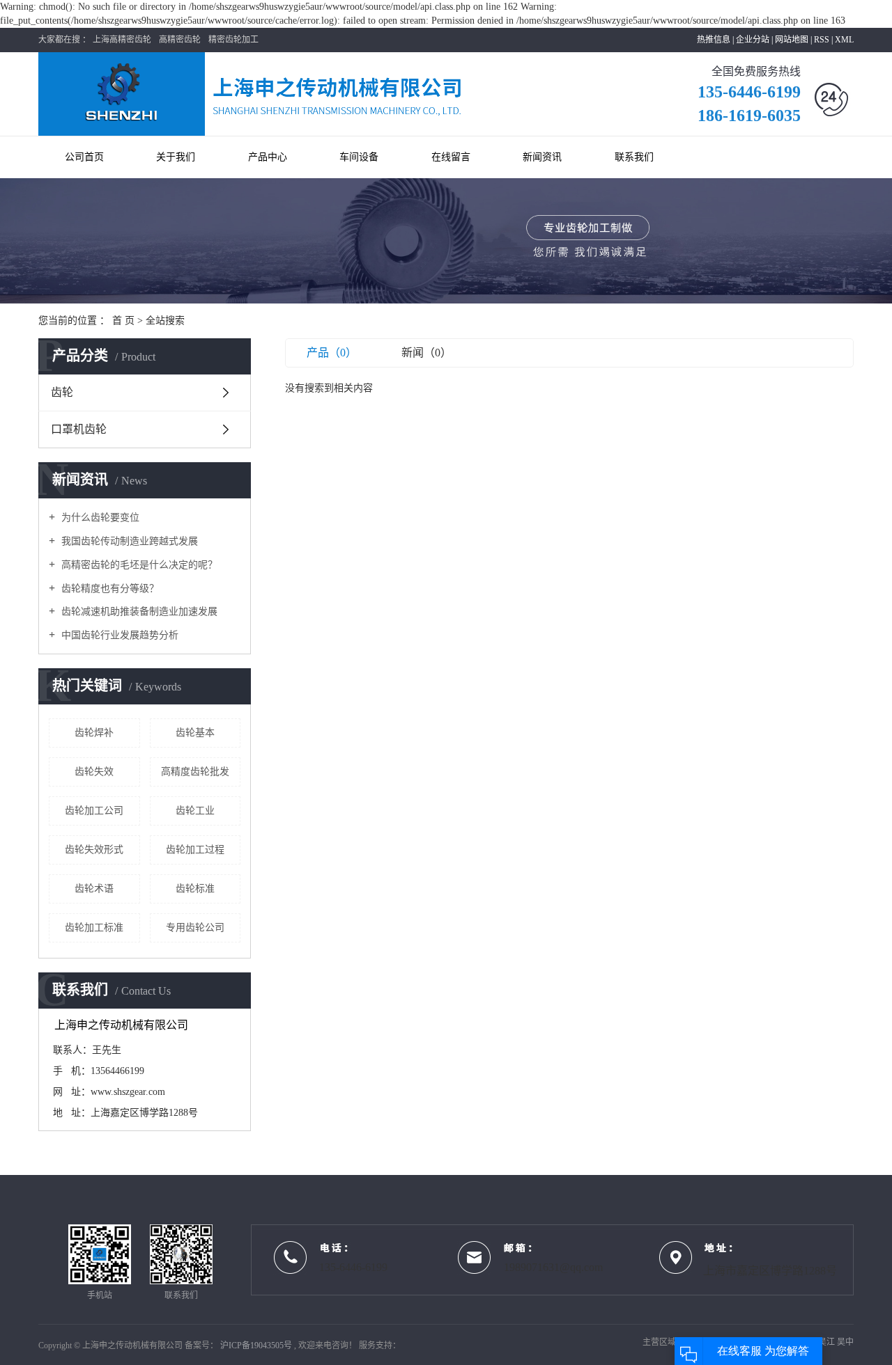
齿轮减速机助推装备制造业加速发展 (138, 611)
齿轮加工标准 (94, 927)
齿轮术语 (94, 888)
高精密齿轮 (180, 40)
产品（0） (332, 352)
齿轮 (62, 392)
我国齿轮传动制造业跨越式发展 (128, 541)
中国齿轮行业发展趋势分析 (118, 635)
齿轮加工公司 (94, 810)
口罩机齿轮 (79, 429)
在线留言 (450, 157)
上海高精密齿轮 (122, 40)
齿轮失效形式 (94, 849)
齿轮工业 (195, 810)
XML (844, 40)
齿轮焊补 (94, 732)
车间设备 (358, 157)
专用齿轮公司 (195, 927)
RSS (821, 40)
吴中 (845, 1342)
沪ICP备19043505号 (256, 1345)
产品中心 (267, 157)
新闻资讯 (542, 157)
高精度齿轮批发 (195, 771)
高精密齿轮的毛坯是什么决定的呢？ (138, 565)
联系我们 (634, 157)
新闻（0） (426, 352)
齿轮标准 (195, 888)
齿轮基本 (195, 732)
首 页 (123, 320)
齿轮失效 (94, 771)
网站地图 (792, 40)
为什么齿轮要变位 (99, 517)
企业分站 (752, 40)
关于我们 (175, 157)
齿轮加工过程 (195, 849)
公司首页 (84, 157)
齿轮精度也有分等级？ (109, 588)
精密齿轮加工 (233, 40)
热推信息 (713, 40)
